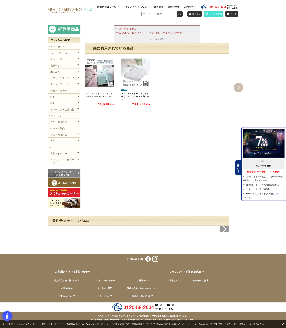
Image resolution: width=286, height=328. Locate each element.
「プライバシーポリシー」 (236, 324)
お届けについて (104, 296)
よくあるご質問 (104, 288)
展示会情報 (174, 7)
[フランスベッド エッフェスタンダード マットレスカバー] (99, 73)
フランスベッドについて (136, 7)
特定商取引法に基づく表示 (66, 280)
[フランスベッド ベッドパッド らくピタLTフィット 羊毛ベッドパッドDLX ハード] (135, 73)
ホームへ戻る (157, 39)
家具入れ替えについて (142, 296)
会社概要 (158, 7)
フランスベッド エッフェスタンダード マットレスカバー (99, 95)
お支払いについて (66, 296)
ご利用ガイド (191, 7)
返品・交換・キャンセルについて (142, 288)
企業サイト (175, 280)
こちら (278, 194)
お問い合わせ (66, 288)
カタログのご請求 (200, 280)
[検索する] (180, 14)
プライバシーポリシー (104, 280)
